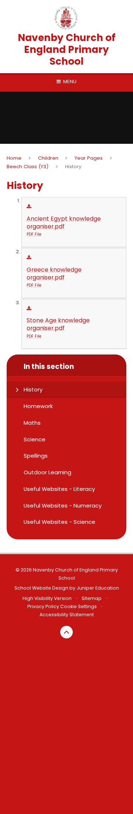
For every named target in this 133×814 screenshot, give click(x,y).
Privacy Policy (43, 606)
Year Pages (89, 158)
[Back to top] (66, 632)
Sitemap (92, 598)
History (73, 166)
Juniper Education (97, 588)
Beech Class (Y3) (27, 166)
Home (14, 158)
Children (48, 158)
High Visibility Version (47, 598)
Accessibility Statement (67, 614)
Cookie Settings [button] (78, 606)
